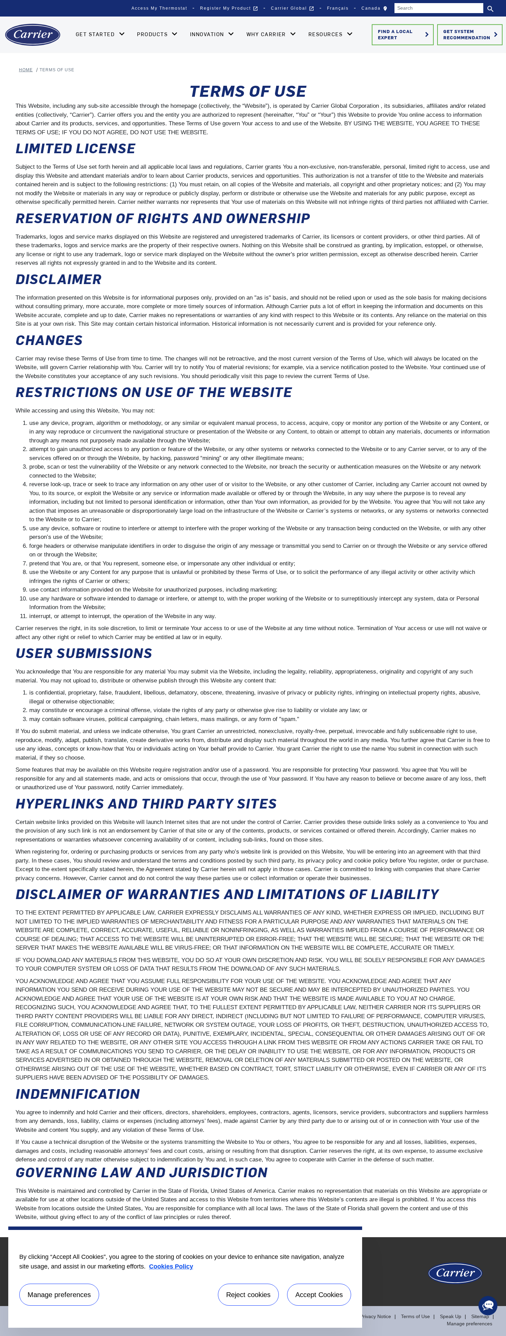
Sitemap (480, 1316)
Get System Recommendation (471, 34)
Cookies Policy (171, 1266)
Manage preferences (469, 1323)
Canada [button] (376, 10)
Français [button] (338, 8)
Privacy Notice (375, 1316)
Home (26, 69)
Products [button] (153, 34)
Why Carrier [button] (267, 34)
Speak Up (450, 1316)
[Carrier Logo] (455, 1277)
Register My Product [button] (229, 8)
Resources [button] (326, 34)
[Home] (32, 35)
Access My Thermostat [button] (159, 8)
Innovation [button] (208, 34)
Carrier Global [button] (292, 8)
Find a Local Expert (404, 34)
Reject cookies (248, 1294)
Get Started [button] (96, 34)
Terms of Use (415, 1316)
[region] (185, 1277)
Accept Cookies (319, 1294)
